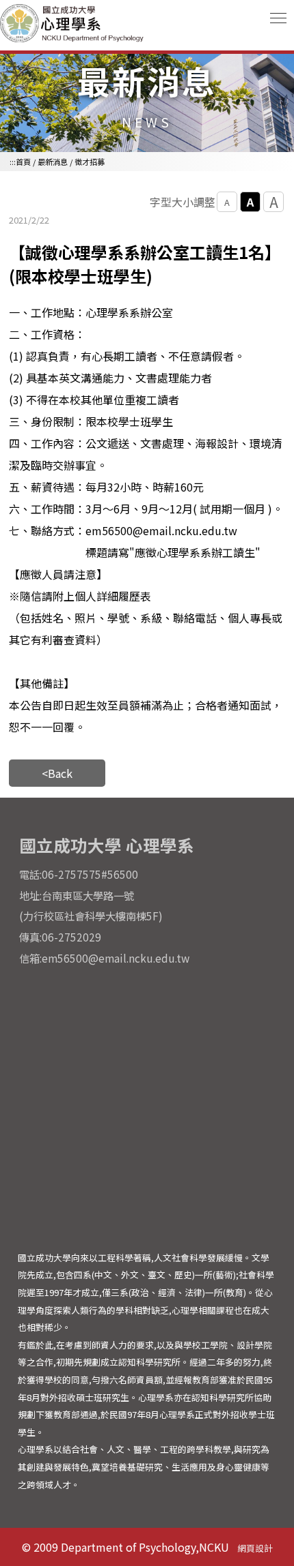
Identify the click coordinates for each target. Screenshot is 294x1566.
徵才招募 (90, 161)
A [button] (227, 202)
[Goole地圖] (147, 1107)
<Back (57, 773)
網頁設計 (255, 1547)
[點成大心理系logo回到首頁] (73, 40)
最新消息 (53, 161)
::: (13, 161)
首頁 (23, 161)
